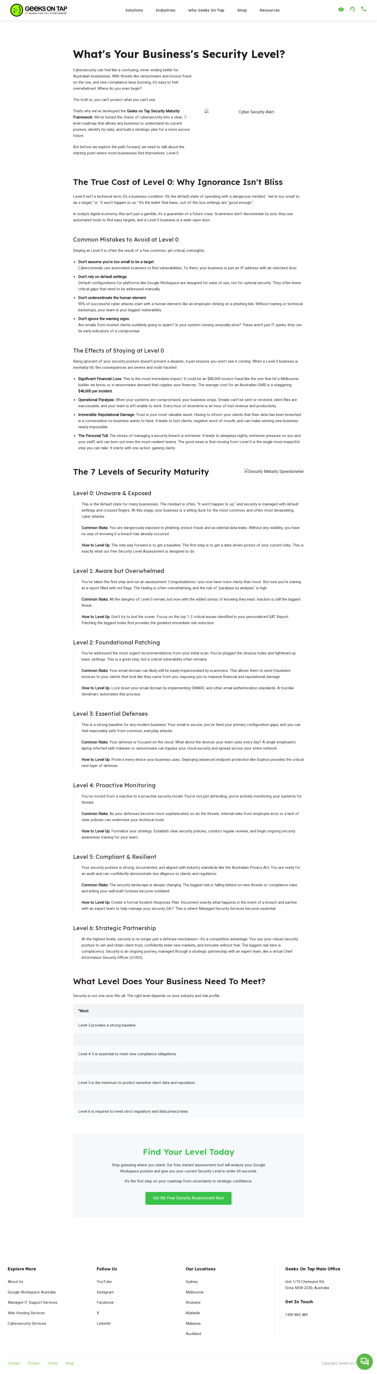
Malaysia (193, 1323)
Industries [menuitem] (165, 10)
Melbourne (195, 1292)
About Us (15, 1282)
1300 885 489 (296, 1315)
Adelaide (193, 1313)
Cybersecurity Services (27, 1323)
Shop (69, 1363)
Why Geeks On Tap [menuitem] (206, 10)
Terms (52, 1363)
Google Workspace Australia (32, 1292)
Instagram (105, 1292)
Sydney (192, 1282)
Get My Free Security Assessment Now (188, 1198)
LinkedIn (104, 1323)
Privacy (33, 1363)
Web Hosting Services (26, 1313)
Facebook (105, 1302)
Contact (14, 1363)
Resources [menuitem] (270, 10)
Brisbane (193, 1302)
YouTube (104, 1282)
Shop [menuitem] (242, 10)
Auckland (193, 1334)
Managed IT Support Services (32, 1302)
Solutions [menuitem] (134, 10)
